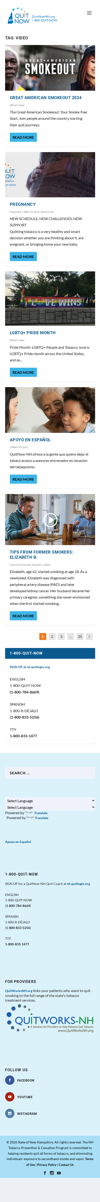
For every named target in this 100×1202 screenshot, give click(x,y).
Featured (15, 211)
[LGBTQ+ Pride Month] (50, 298)
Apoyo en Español (30, 439)
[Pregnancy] (50, 174)
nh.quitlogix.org (78, 884)
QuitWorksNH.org (18, 991)
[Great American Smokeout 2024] (50, 68)
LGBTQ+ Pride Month (33, 332)
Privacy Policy (47, 1165)
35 (80, 636)
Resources (47, 211)
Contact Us (66, 1165)
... (71, 636)
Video (46, 564)
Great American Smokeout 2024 (46, 97)
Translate (40, 813)
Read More (23, 137)
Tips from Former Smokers (26, 564)
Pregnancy (23, 204)
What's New (17, 105)
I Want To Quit (31, 211)
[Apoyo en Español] (50, 410)
